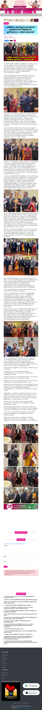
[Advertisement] (21, 519)
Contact (15, 703)
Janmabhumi (4, 667)
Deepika (3, 661)
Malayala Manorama (5, 655)
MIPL (19, 707)
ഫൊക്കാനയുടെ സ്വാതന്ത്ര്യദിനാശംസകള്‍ (13, 628)
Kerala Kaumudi (4, 659)
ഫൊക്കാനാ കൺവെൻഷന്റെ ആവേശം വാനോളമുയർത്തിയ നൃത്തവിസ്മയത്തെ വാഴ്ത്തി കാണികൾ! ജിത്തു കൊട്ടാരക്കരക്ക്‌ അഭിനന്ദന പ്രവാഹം (21, 642)
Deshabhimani (4, 663)
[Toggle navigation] (2, 15)
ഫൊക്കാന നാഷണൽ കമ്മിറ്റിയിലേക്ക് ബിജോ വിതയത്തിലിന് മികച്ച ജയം (20, 599)
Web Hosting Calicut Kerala (25, 707)
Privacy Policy (25, 703)
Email (5, 561)
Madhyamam (4, 665)
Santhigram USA (4, 672)
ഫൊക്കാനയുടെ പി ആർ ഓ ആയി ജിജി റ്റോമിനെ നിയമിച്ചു (17, 605)
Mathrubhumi (4, 657)
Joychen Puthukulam (5, 674)
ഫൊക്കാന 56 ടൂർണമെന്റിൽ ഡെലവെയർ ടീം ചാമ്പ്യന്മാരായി (17, 634)
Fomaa (3, 678)
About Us (19, 703)
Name (5, 556)
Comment (5, 545)
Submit (5, 566)
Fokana (3, 676)
